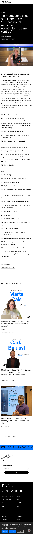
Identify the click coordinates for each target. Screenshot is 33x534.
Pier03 (18, 503)
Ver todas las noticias (9, 436)
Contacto (19, 516)
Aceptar (5, 531)
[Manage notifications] (29, 530)
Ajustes (20, 531)
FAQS (18, 520)
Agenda (4, 516)
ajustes (14, 528)
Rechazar (12, 531)
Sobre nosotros (6, 499)
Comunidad (5, 503)
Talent (3, 506)
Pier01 (18, 499)
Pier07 (18, 506)
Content (4, 520)
